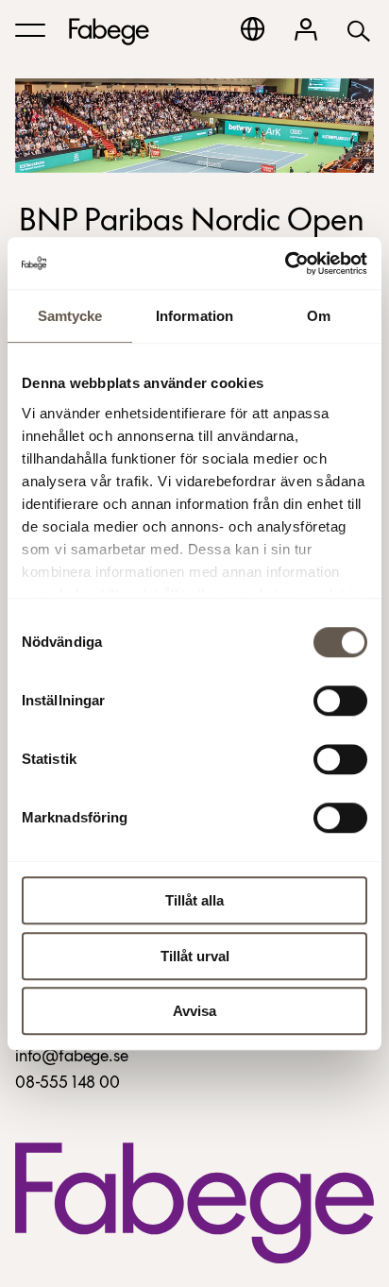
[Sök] (359, 29)
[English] (252, 28)
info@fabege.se (71, 1057)
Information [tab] (194, 316)
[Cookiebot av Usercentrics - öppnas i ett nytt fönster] (284, 263)
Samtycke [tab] (70, 316)
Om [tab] (318, 316)
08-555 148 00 (67, 1083)
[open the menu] (30, 30)
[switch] (340, 701)
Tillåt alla (194, 900)
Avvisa (194, 1011)
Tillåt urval (195, 956)
